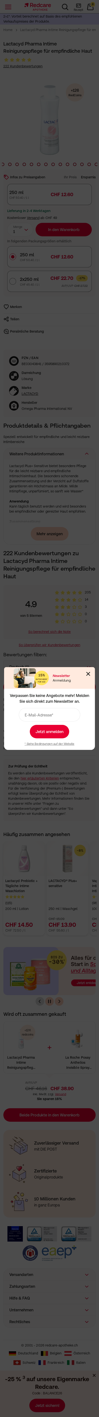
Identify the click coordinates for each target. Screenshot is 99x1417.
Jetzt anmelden (49, 731)
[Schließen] (88, 674)
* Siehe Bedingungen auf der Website (49, 744)
